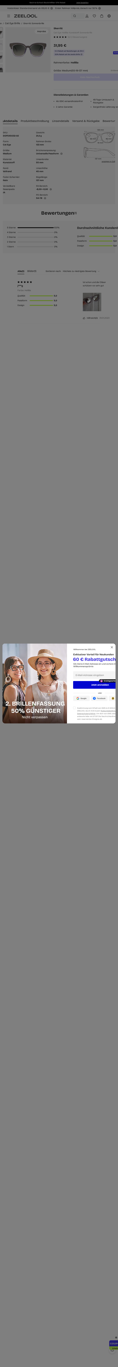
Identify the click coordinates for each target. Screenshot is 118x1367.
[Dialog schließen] (112, 647)
